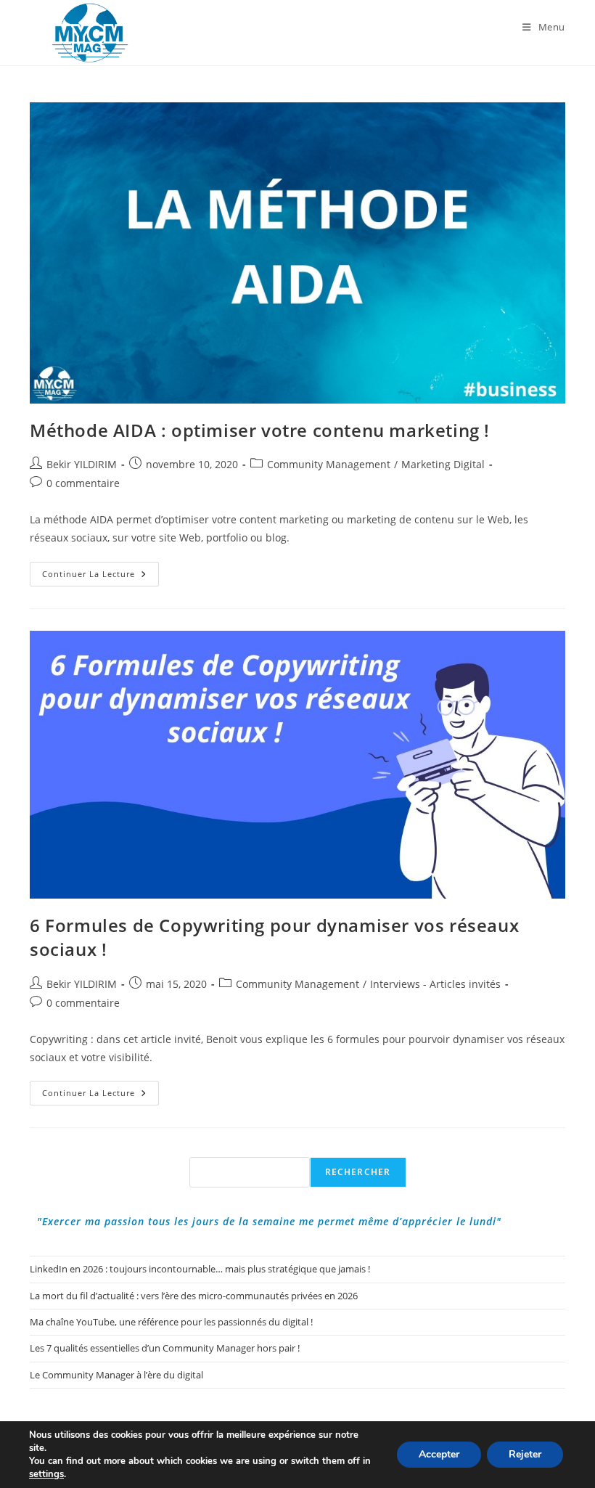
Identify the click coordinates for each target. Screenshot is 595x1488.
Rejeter (525, 1454)
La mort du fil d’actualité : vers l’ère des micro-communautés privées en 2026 (194, 1295)
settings (46, 1474)
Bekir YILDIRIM (81, 464)
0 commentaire (83, 483)
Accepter (439, 1454)
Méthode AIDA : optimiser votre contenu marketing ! (260, 430)
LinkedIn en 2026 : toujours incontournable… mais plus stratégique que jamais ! (200, 1268)
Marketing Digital (443, 464)
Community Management (328, 464)
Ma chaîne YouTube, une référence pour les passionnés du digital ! (171, 1321)
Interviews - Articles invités (435, 984)
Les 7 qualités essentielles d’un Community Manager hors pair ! (165, 1347)
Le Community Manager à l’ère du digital (116, 1374)
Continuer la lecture (100, 576)
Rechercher (358, 1172)
